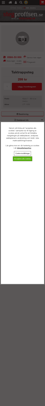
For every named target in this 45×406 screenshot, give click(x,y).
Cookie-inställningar (23, 153)
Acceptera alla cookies (22, 159)
